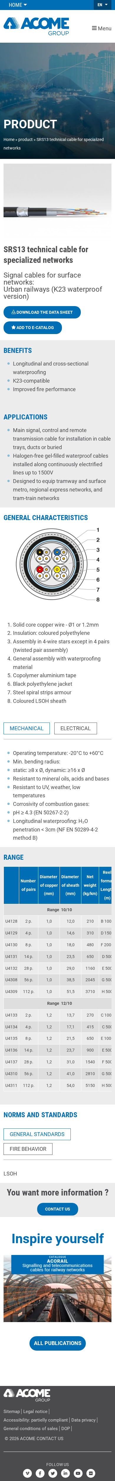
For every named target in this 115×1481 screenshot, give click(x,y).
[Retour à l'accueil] (36, 25)
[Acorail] (57, 1288)
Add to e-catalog (35, 327)
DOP (65, 1428)
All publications (57, 1343)
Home (9, 139)
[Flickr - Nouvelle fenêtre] (90, 1473)
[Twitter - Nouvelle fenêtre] (52, 1473)
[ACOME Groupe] (27, 1394)
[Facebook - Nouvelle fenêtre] (40, 1473)
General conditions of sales (31, 1428)
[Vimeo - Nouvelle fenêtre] (27, 1473)
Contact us (57, 1209)
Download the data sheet (44, 312)
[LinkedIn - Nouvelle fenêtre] (65, 1473)
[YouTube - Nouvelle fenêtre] (78, 1473)
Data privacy (83, 1420)
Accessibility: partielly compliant (36, 1420)
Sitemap (12, 1411)
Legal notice (35, 1411)
